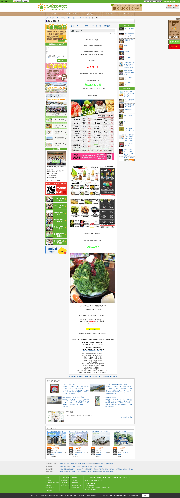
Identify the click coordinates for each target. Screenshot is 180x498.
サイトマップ (50, 487)
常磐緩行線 (105, 469)
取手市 (72, 463)
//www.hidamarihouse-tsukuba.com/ (92, 350)
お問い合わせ (65, 485)
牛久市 (77, 463)
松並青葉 (82, 452)
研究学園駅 (98, 454)
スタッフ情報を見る (126, 417)
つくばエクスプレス (79, 469)
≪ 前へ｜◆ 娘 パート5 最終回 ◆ (80, 26)
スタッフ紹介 (65, 477)
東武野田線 (119, 469)
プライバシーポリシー (52, 482)
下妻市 (103, 463)
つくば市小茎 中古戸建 (120, 431)
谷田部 (66, 466)
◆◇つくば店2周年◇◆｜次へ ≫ (108, 26)
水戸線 (99, 469)
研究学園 (98, 471)
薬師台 (78, 466)
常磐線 (61, 469)
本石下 (92, 466)
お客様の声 (64, 480)
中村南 (87, 466)
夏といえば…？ (76, 31)
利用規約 (48, 485)
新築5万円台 (75, 482)
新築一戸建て (75, 477)
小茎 (127, 452)
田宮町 (73, 466)
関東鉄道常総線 (68, 469)
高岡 (82, 466)
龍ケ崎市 (82, 463)
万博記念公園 (109, 471)
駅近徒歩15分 (75, 487)
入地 (103, 471)
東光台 (105, 452)
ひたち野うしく (72, 471)
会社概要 (48, 480)
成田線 (125, 469)
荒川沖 (61, 471)
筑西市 (93, 463)
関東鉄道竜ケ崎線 (91, 469)
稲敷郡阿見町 (109, 463)
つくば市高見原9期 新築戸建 (54, 431)
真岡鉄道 (112, 469)
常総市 (98, 463)
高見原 (60, 452)
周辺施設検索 (65, 482)
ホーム (48, 477)
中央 (96, 466)
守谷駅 (75, 454)
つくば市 (57, 452)
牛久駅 (53, 454)
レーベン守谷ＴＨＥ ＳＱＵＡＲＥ (78, 431)
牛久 (79, 471)
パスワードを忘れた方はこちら (53, 57)
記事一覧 (95, 26)
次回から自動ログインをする (56, 56)
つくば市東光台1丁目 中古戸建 (100, 431)
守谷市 (78, 452)
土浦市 (61, 463)
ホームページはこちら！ (93, 329)
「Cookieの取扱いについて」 (121, 495)
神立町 (100, 466)
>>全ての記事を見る (129, 157)
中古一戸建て (75, 480)
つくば (89, 471)
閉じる (146, 495)
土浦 (65, 471)
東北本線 (130, 469)
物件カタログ (50, 490)
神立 (93, 471)
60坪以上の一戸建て (77, 485)
